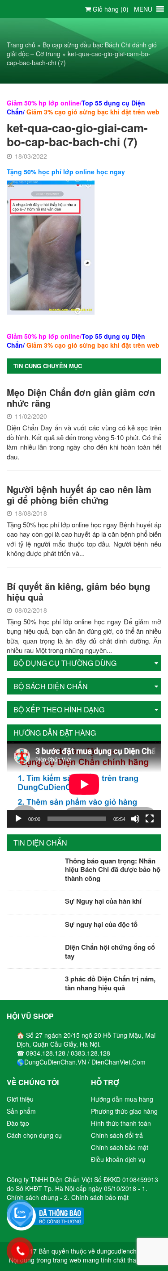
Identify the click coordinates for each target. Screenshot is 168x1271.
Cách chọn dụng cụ (34, 1135)
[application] (84, 784)
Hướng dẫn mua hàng (122, 1098)
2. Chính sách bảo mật (96, 1197)
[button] (143, 9)
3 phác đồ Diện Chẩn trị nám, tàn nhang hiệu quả (110, 983)
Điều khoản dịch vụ (118, 1159)
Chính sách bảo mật (119, 1147)
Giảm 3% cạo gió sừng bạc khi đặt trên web (92, 111)
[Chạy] (18, 818)
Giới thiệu (20, 1098)
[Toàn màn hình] (149, 818)
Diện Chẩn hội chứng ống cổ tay (110, 951)
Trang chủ (21, 44)
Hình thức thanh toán (121, 1123)
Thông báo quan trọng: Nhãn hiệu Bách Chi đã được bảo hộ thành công (112, 869)
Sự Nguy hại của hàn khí (103, 901)
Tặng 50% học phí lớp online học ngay (66, 171)
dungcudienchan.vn (124, 1250)
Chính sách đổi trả (117, 1135)
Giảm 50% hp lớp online (43, 102)
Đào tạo (18, 1123)
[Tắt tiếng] (135, 818)
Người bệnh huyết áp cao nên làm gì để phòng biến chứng (79, 494)
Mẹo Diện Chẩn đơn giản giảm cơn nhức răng (81, 397)
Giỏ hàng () (110, 8)
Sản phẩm (21, 1111)
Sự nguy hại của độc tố (101, 924)
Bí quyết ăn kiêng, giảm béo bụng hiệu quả (78, 591)
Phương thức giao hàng (124, 1111)
